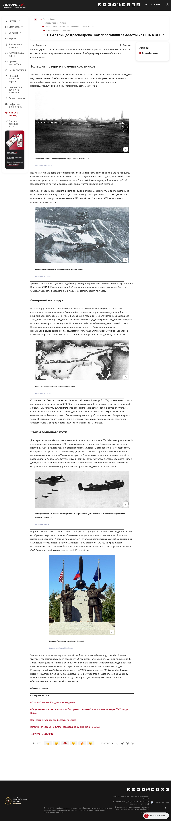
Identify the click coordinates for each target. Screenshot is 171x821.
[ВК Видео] (114, 4)
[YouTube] (123, 4)
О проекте (145, 812)
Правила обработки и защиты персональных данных (131, 797)
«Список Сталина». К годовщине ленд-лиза (52, 702)
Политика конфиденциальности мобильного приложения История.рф (131, 803)
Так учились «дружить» (42, 733)
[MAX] (99, 4)
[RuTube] (119, 4)
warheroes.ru (133, 809)
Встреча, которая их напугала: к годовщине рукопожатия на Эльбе (65, 726)
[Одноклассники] (128, 4)
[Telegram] (104, 4)
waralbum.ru (144, 809)
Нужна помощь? (158, 815)
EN (146, 5)
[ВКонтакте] (109, 4)
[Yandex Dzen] (133, 4)
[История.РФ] (14, 5)
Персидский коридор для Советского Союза (53, 719)
